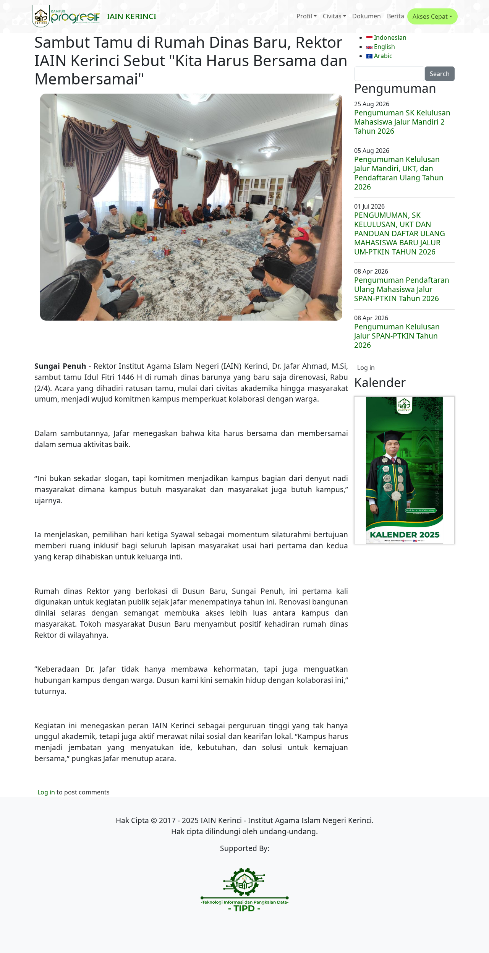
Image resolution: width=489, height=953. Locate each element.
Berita (395, 16)
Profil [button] (304, 16)
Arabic (382, 56)
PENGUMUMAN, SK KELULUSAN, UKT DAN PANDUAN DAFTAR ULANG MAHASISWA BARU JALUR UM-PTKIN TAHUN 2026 (399, 233)
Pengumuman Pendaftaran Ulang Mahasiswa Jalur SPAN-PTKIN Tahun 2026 (401, 289)
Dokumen (366, 16)
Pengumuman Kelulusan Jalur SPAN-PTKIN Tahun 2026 (397, 335)
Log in (46, 792)
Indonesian (389, 37)
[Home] (69, 16)
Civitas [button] (332, 16)
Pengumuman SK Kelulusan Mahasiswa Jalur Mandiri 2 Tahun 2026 (402, 121)
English (383, 46)
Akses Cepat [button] (430, 16)
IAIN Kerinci (131, 16)
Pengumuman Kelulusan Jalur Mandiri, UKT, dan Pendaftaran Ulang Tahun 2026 (399, 173)
